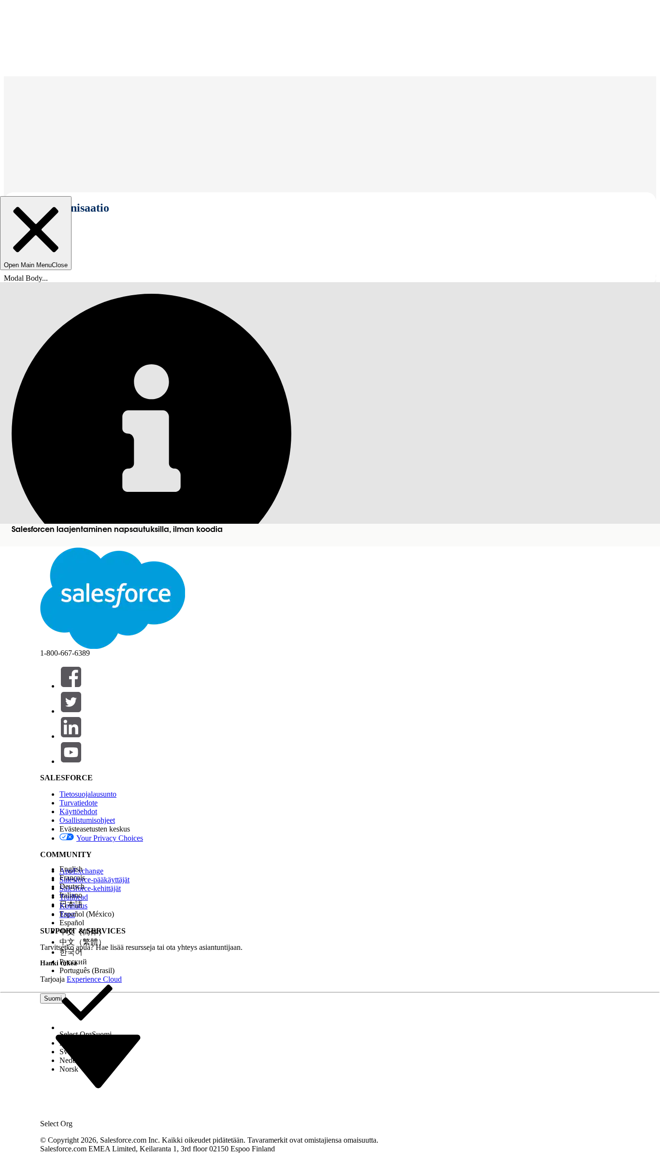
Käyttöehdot (78, 811)
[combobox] (98, 1060)
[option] (87, 869)
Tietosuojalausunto (87, 794)
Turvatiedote (78, 803)
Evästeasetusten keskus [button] (94, 829)
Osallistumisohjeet (87, 820)
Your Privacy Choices (109, 838)
